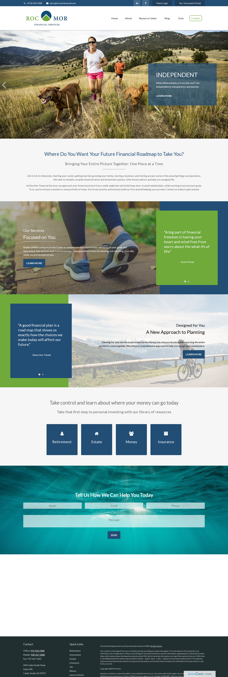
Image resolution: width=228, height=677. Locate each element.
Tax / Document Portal (190, 3)
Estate (72, 658)
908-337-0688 (38, 654)
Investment (75, 654)
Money (72, 671)
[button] (114, 18)
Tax (71, 667)
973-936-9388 (38, 650)
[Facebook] (145, 3)
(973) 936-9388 (34, 3)
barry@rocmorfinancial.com (63, 3)
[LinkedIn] (137, 3)
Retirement (75, 650)
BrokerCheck (156, 646)
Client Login (162, 3)
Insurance (74, 662)
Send (114, 535)
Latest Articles (76, 675)
